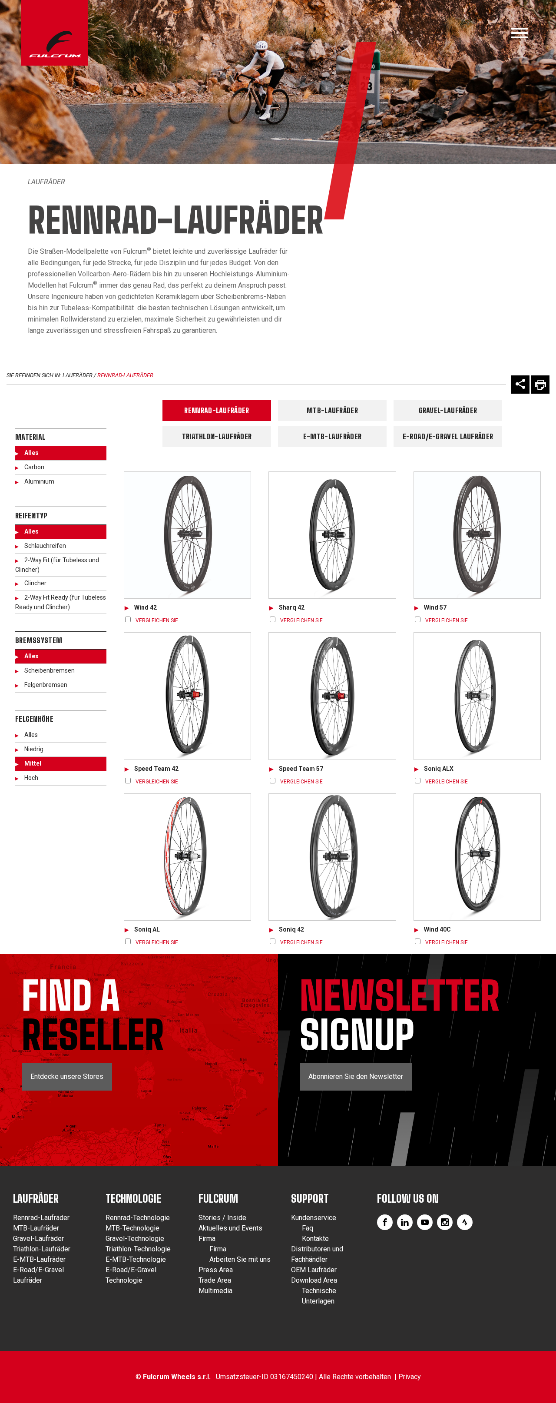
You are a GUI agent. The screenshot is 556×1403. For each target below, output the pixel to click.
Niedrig (33, 749)
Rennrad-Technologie (138, 1218)
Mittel (32, 763)
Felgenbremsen (45, 684)
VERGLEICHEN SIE (157, 620)
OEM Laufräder (314, 1270)
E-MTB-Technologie (136, 1259)
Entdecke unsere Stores (66, 1076)
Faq (307, 1228)
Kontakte (315, 1238)
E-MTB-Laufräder (332, 436)
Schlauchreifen (45, 545)
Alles (31, 452)
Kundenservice (313, 1218)
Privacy (409, 1377)
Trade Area (215, 1280)
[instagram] (445, 1222)
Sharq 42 (291, 607)
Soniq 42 (291, 929)
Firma (207, 1238)
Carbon (34, 467)
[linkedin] (405, 1222)
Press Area (216, 1270)
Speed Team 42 (156, 768)
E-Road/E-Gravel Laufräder (448, 436)
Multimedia (215, 1291)
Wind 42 (145, 607)
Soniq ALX (438, 768)
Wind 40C (437, 929)
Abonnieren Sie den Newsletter (355, 1076)
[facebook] (385, 1222)
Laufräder (46, 182)
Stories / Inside (222, 1218)
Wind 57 (435, 607)
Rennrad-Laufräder (125, 375)
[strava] (465, 1222)
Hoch (31, 777)
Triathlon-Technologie (138, 1249)
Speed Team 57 (301, 768)
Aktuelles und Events (230, 1228)
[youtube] (425, 1222)
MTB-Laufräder (332, 410)
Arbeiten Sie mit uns (240, 1259)
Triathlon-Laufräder (217, 436)
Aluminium (39, 481)
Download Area (314, 1280)
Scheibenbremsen (49, 670)
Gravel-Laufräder (448, 410)
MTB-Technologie (132, 1228)
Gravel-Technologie (135, 1238)
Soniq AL (147, 929)
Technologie (133, 1198)
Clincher (35, 583)
